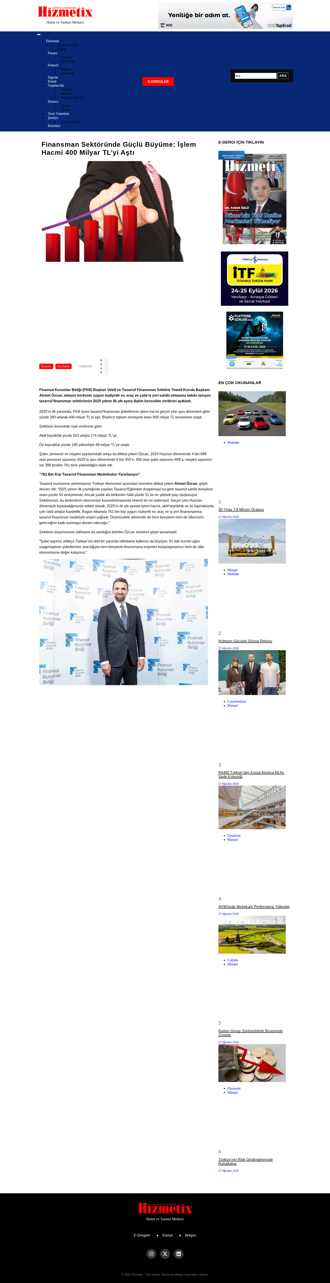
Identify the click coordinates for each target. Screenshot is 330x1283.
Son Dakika (63, 366)
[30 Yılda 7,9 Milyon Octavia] (254, 414)
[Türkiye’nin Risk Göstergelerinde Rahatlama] (254, 1063)
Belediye (54, 126)
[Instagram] (151, 1254)
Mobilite (233, 442)
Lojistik (232, 960)
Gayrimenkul (70, 122)
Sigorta (53, 77)
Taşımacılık (56, 85)
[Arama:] (256, 76)
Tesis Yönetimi (58, 114)
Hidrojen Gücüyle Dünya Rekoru (245, 641)
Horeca (53, 101)
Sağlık (61, 49)
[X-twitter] (165, 1254)
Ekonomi (52, 41)
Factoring (67, 61)
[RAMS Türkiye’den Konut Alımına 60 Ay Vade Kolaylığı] (254, 673)
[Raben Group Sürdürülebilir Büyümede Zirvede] (254, 935)
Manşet (232, 570)
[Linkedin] (179, 1254)
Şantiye (53, 118)
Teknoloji (67, 73)
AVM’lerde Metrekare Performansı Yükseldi (254, 907)
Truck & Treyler (72, 97)
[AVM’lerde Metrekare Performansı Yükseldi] (254, 808)
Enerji (52, 81)
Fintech (53, 65)
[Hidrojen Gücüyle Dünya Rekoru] (254, 541)
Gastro (65, 109)
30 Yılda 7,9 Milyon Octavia (241, 509)
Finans (52, 53)
